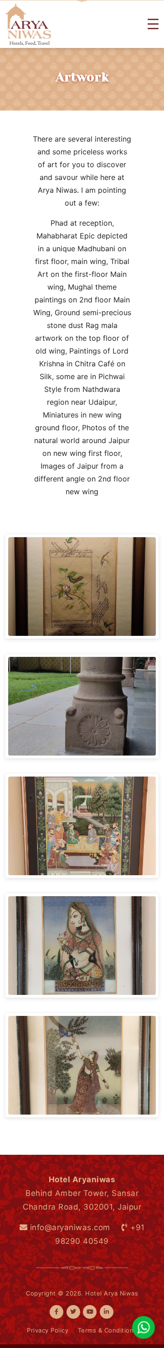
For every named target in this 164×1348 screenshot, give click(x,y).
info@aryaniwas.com (68, 1227)
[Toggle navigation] (153, 24)
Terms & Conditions (107, 1330)
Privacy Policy (47, 1330)
